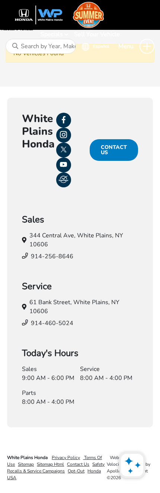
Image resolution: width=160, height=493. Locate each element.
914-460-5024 (52, 323)
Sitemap (26, 464)
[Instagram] (63, 135)
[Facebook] (63, 120)
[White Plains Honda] (80, 15)
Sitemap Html (50, 464)
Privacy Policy (66, 458)
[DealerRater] (63, 179)
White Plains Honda (28, 458)
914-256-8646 (52, 256)
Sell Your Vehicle (97, 34)
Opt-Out (76, 471)
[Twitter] (63, 150)
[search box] (41, 46)
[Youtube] (63, 164)
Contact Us (114, 150)
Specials (52, 34)
